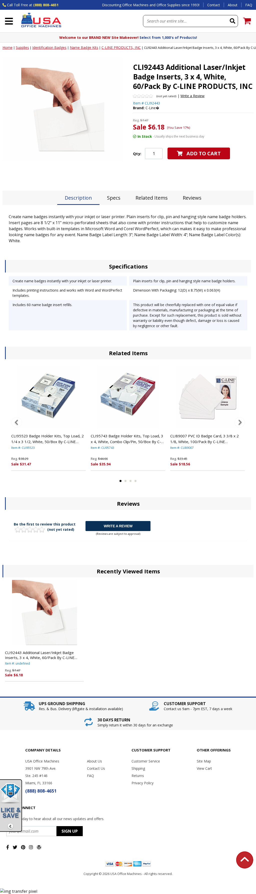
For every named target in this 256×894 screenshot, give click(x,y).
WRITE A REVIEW (118, 526)
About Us (94, 761)
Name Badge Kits (84, 47)
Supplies (22, 47)
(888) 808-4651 (45, 5)
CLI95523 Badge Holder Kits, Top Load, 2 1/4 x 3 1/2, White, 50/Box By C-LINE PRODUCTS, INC (47, 438)
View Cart (204, 768)
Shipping (138, 768)
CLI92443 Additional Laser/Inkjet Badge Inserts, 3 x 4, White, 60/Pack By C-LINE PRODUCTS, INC (39, 655)
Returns (138, 775)
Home (7, 47)
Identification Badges (49, 47)
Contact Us (96, 768)
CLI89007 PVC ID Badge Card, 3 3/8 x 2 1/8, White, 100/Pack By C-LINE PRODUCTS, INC (204, 438)
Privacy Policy (143, 783)
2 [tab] (125, 481)
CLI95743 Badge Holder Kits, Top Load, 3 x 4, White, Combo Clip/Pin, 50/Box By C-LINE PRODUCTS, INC (127, 438)
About (233, 5)
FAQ (248, 5)
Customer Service (146, 761)
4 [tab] (135, 481)
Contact (213, 5)
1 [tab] (121, 481)
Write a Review (192, 95)
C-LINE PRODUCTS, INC (121, 47)
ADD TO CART (203, 153)
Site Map (204, 761)
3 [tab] (131, 481)
